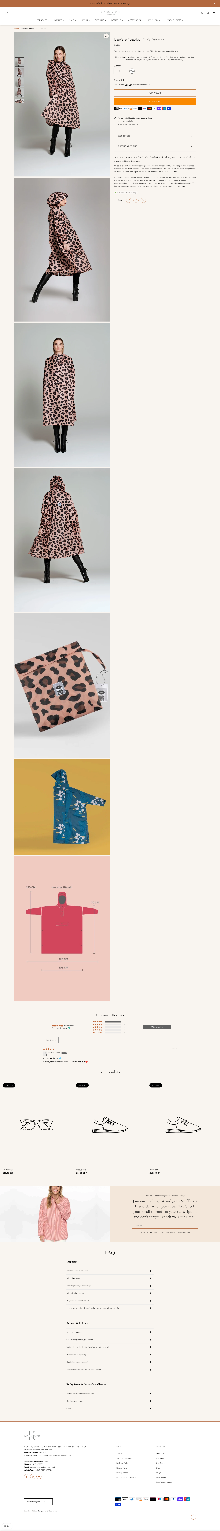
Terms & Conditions (124, 1458)
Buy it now (154, 102)
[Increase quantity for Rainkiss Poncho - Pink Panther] (124, 71)
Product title (8, 1170)
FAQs (158, 1472)
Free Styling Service (164, 1482)
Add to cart (155, 93)
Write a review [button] (157, 1027)
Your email (138, 1225)
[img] (48, 1049)
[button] (97, 1021)
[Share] (128, 200)
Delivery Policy (122, 1463)
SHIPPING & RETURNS (127, 146)
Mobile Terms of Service (126, 1477)
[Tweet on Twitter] (143, 200)
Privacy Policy (122, 1472)
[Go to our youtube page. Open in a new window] (38, 1476)
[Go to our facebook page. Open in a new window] (26, 1476)
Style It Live (161, 1477)
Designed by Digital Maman (47, 1511)
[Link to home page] (32, 1436)
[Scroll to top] (193, 1517)
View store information (128, 124)
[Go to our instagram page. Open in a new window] (32, 1476)
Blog (158, 1468)
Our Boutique (161, 1463)
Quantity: (117, 66)
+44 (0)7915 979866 (43, 1470)
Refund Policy (122, 1468)
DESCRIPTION (124, 136)
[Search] (207, 12)
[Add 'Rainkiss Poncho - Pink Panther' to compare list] (132, 71)
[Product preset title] (36, 1125)
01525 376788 (36, 1464)
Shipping (128, 84)
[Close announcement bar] (214, 3)
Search (119, 1453)
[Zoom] (106, 35)
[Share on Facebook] (136, 200)
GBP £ (7, 13)
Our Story (160, 1458)
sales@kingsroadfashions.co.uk (39, 1467)
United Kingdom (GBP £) (37, 1502)
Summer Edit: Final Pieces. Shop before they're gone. (110, 3)
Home (16, 28)
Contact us (160, 1453)
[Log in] (201, 12)
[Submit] (194, 1225)
